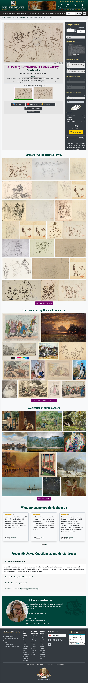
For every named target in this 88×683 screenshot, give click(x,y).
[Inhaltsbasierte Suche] (80, 13)
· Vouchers (33, 650)
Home (3, 17)
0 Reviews (36, 111)
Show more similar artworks (44, 303)
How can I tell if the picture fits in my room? (19, 577)
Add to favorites (34, 104)
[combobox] (75, 37)
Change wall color (48, 104)
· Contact (25, 638)
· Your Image (34, 636)
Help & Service (54, 13)
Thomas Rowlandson (23, 17)
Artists (14, 13)
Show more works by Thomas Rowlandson (44, 400)
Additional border (70, 35)
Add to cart (76, 132)
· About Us (25, 660)
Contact (62, 13)
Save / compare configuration (76, 102)
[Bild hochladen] (84, 13)
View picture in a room (34, 108)
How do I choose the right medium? (16, 583)
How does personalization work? (15, 561)
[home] (3, 13)
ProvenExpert (10, 537)
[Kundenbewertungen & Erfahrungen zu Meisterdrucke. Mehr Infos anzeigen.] (77, 637)
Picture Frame (36, 13)
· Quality (33, 644)
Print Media (45, 13)
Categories (20, 13)
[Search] (77, 13)
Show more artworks (44, 499)
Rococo (14, 17)
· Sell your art (34, 638)
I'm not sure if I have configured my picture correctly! (21, 589)
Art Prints (8, 13)
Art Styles (28, 13)
